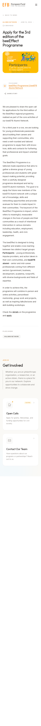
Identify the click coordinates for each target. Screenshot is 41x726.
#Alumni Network (11, 336)
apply (9, 315)
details (15, 312)
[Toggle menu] (36, 5)
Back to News (11, 15)
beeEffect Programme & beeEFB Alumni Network (23, 86)
